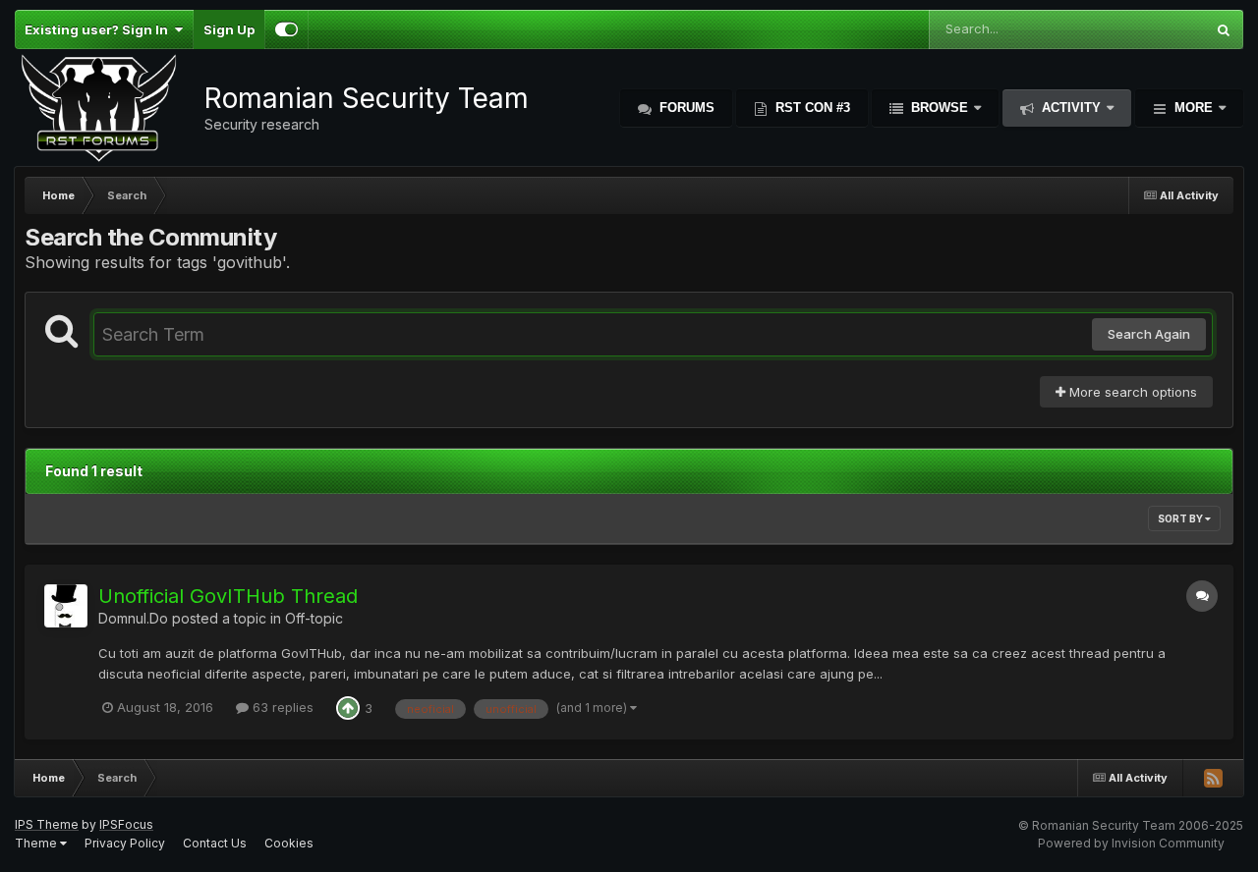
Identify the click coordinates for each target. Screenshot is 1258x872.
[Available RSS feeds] (1212, 777)
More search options (1131, 392)
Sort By (1181, 518)
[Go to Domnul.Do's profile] (65, 605)
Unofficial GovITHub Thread (228, 596)
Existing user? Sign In (99, 29)
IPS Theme (47, 824)
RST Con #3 (811, 107)
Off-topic (314, 618)
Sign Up (229, 29)
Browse (939, 107)
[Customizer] (286, 29)
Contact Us (215, 843)
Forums (685, 107)
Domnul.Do (133, 618)
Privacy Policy (125, 843)
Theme (37, 843)
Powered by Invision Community (1131, 843)
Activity (1071, 107)
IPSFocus (126, 824)
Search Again (1149, 334)
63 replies (281, 707)
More (1194, 107)
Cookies (289, 843)
